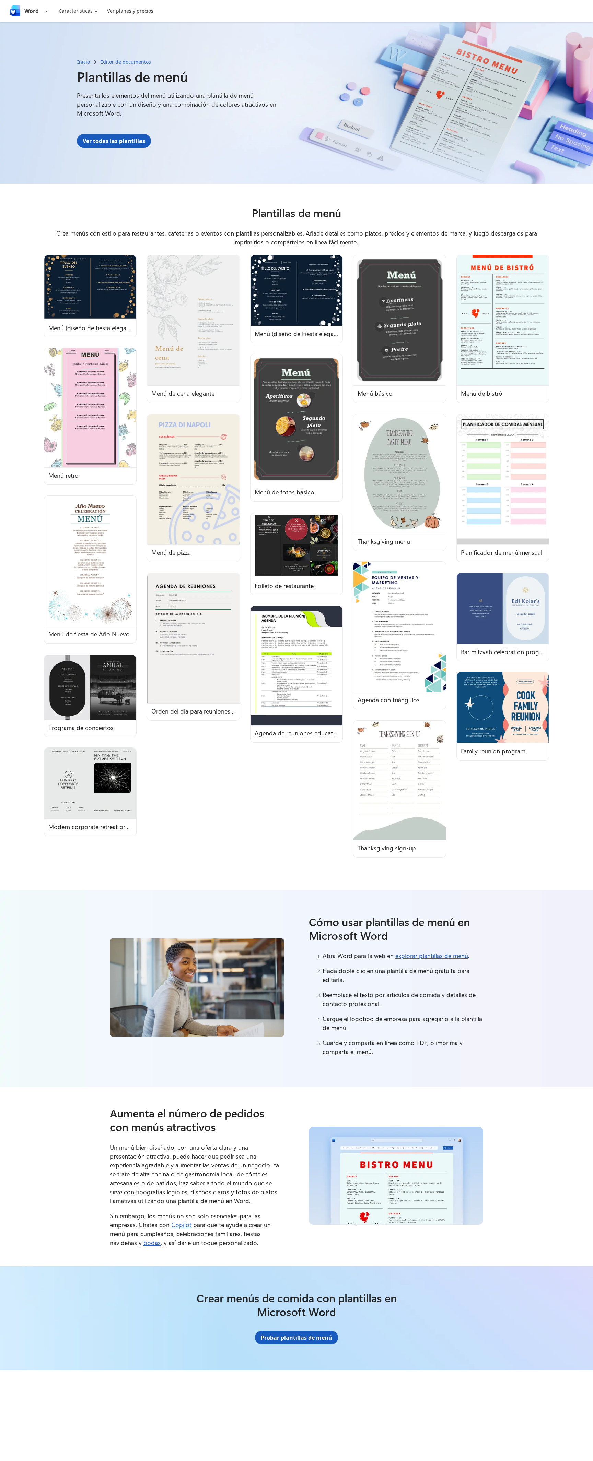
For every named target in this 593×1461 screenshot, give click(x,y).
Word (31, 11)
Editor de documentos (125, 62)
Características (76, 11)
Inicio (83, 62)
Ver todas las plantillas (114, 141)
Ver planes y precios (130, 11)
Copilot (181, 1225)
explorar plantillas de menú (431, 955)
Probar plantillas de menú (296, 1337)
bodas (152, 1242)
